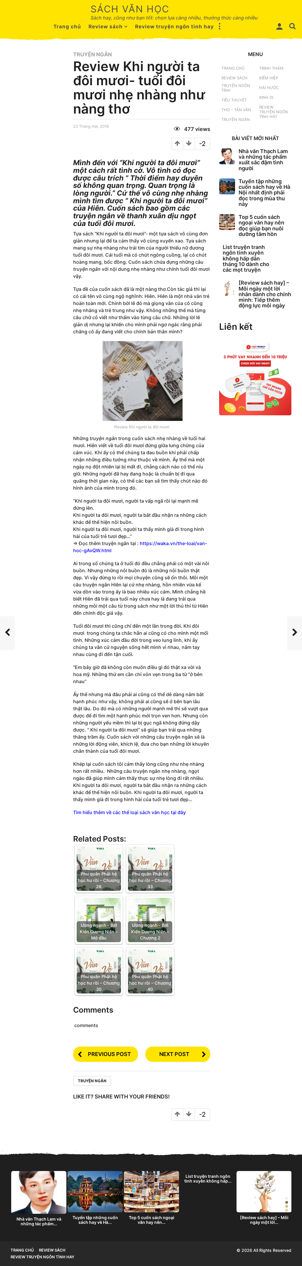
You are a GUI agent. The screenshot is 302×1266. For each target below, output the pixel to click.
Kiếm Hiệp (268, 78)
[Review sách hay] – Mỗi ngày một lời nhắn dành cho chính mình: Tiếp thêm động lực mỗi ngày (265, 294)
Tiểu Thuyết (234, 100)
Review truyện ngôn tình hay (174, 26)
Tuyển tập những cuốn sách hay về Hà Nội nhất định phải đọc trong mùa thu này (264, 192)
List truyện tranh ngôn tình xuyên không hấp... (208, 1178)
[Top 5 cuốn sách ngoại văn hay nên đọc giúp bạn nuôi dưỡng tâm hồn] (227, 222)
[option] (39, 1200)
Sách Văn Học (130, 9)
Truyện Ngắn (92, 55)
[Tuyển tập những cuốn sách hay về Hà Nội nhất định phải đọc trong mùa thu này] (227, 186)
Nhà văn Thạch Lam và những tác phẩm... (39, 1221)
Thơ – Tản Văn (236, 109)
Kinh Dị (266, 97)
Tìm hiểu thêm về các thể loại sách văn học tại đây (129, 812)
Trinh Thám (271, 68)
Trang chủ (67, 26)
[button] (220, 26)
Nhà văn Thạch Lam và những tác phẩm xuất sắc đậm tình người (263, 159)
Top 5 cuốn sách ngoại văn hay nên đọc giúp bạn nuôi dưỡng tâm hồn (261, 225)
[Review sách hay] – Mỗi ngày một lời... (264, 1220)
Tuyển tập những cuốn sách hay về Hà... (95, 1220)
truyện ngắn (92, 1080)
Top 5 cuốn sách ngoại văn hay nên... (151, 1220)
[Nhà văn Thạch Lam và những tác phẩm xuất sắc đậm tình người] (227, 156)
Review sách (105, 26)
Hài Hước (269, 87)
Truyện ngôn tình (235, 88)
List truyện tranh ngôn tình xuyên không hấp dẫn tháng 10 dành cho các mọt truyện (246, 258)
